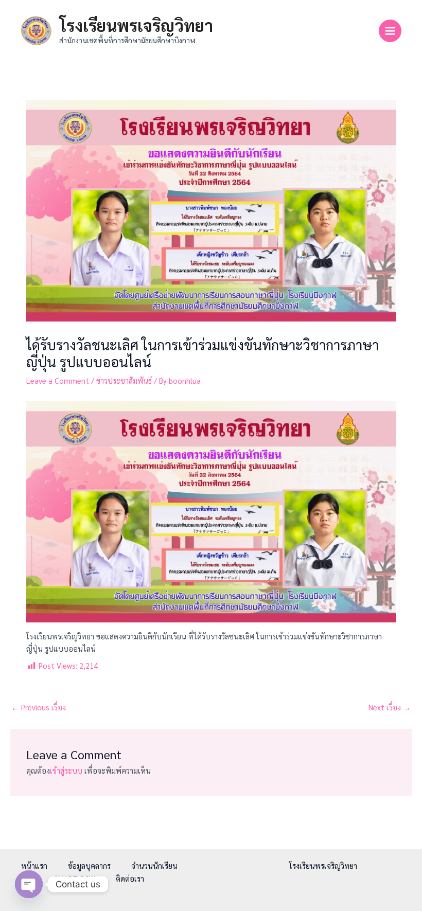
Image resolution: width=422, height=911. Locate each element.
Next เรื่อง (389, 707)
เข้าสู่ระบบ (66, 770)
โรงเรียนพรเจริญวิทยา (136, 24)
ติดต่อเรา (130, 878)
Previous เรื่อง (38, 707)
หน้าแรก (34, 865)
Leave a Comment (57, 380)
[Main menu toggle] (390, 31)
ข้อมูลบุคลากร (89, 865)
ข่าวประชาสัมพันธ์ (124, 380)
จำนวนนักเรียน (154, 865)
